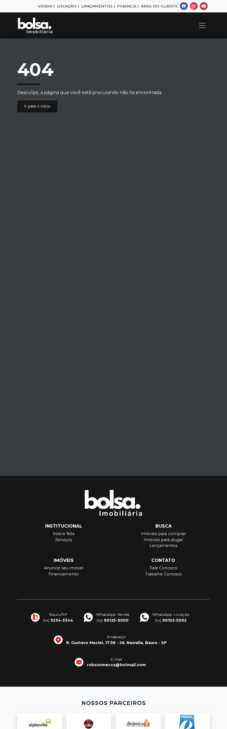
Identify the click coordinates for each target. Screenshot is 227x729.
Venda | (46, 6)
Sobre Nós (63, 533)
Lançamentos (163, 545)
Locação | (68, 6)
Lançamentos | (98, 6)
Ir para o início (37, 106)
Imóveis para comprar (163, 533)
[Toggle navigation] (202, 25)
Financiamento (63, 574)
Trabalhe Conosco (163, 574)
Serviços (63, 539)
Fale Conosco (163, 567)
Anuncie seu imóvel (63, 567)
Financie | (128, 6)
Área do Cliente (159, 6)
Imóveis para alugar (163, 539)
